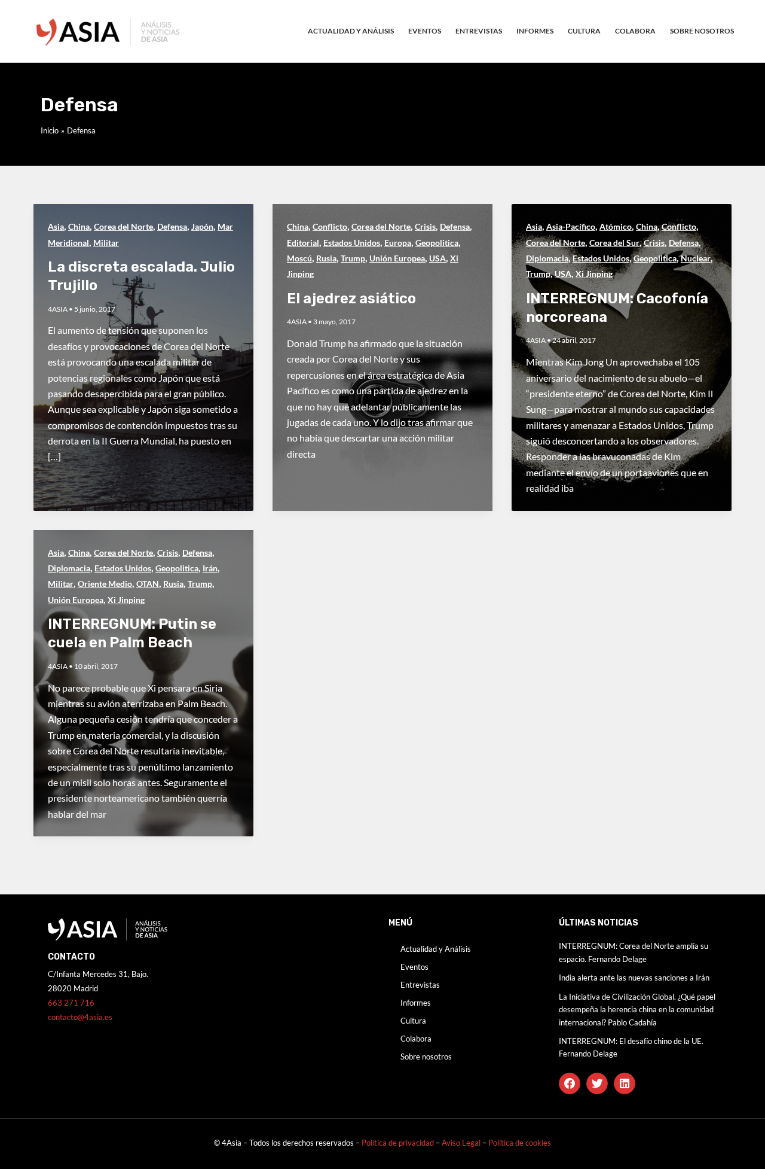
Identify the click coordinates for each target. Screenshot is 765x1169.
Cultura (584, 30)
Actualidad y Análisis (351, 30)
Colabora (635, 30)
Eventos (424, 30)
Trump (353, 258)
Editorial (303, 243)
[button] (569, 1083)
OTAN (147, 584)
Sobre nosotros (702, 30)
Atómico (615, 226)
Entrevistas (478, 30)
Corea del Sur (614, 243)
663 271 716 (71, 1002)
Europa (397, 243)
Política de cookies (519, 1142)
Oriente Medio (105, 584)
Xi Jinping (594, 274)
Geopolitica (436, 243)
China (79, 226)
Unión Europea (397, 258)
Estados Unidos (351, 243)
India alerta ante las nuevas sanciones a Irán (634, 977)
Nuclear (696, 258)
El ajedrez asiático (351, 298)
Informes (534, 30)
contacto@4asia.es (80, 1017)
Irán (210, 568)
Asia (56, 226)
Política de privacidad (398, 1142)
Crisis (425, 226)
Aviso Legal (462, 1142)
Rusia (326, 258)
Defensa (172, 226)
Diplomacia (547, 258)
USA (437, 258)
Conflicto (330, 226)
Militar (106, 243)
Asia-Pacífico (570, 226)
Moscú (299, 258)
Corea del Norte (123, 226)
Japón (202, 226)
